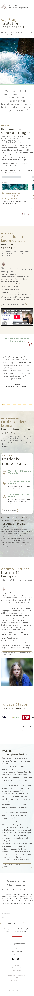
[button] (4, 13)
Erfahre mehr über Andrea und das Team (16, 653)
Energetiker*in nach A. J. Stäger (17, 976)
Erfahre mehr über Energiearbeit (12, 865)
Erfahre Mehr (10, 510)
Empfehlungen (17, 980)
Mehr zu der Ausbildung (13, 304)
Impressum (17, 970)
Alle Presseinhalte (12, 731)
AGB (17, 965)
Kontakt (17, 954)
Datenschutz (17, 968)
